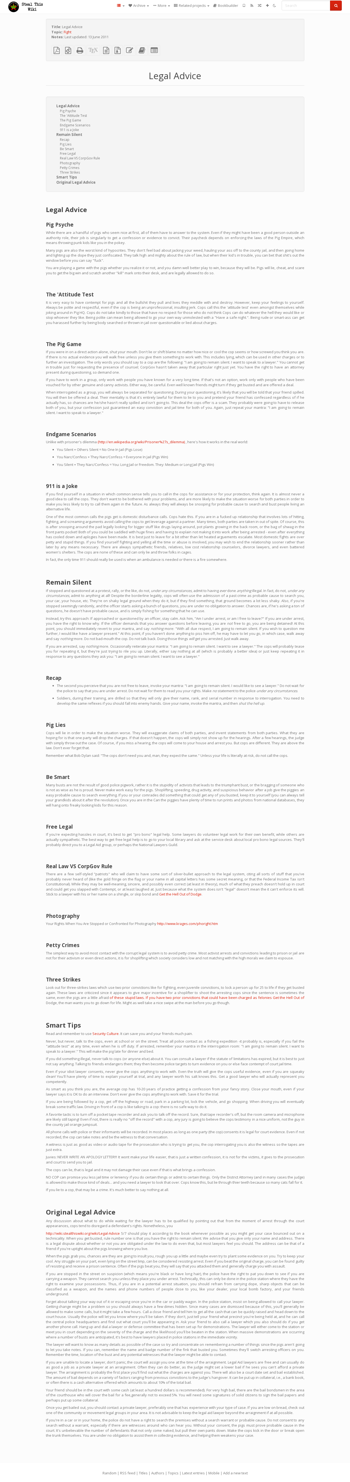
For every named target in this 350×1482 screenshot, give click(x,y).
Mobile (214, 1473)
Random (109, 1473)
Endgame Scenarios (75, 125)
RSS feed (127, 1473)
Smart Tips (66, 177)
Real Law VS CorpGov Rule (80, 158)
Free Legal (68, 153)
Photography (70, 163)
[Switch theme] (274, 5)
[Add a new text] (268, 5)
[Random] (260, 5)
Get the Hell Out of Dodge (180, 894)
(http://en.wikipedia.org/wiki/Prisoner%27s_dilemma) (141, 441)
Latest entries (193, 1473)
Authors (157, 1473)
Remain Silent (69, 134)
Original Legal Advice (75, 182)
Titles (143, 1473)
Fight (67, 31)
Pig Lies (65, 144)
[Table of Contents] (120, 5)
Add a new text (235, 1473)
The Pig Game (70, 120)
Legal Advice (68, 105)
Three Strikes (70, 172)
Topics (173, 1473)
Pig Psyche (68, 111)
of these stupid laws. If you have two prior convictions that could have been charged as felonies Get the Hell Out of (207, 997)
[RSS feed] (252, 5)
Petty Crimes (69, 167)
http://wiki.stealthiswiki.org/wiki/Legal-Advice (83, 1233)
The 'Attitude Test (73, 115)
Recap (64, 139)
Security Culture (105, 1033)
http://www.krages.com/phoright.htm (187, 923)
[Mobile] (244, 5)
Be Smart (67, 149)
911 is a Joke (69, 129)
